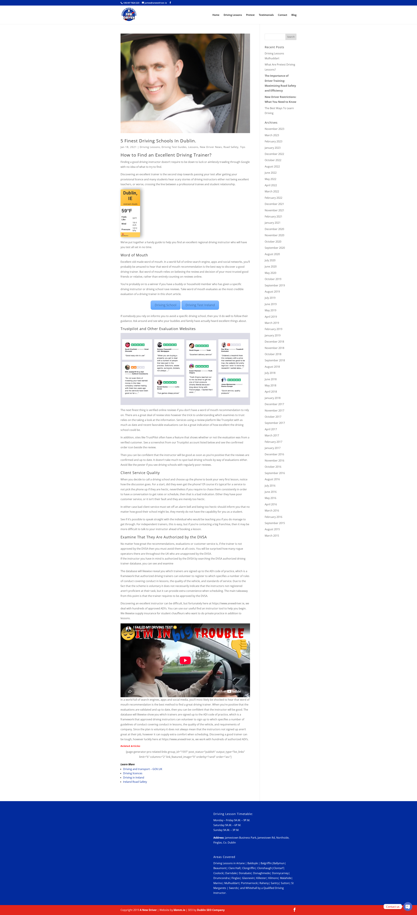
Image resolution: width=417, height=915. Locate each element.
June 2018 (271, 379)
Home (215, 15)
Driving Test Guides (174, 147)
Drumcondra (221, 878)
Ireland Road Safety (135, 782)
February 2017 (273, 442)
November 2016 (274, 460)
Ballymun (279, 863)
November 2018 (274, 348)
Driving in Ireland (133, 777)
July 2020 (270, 260)
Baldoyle (252, 863)
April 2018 (271, 391)
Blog (293, 15)
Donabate (245, 873)
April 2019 (271, 316)
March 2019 (272, 323)
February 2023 (273, 141)
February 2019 (273, 329)
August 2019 (272, 291)
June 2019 (271, 304)
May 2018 (270, 385)
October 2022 (273, 160)
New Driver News (211, 147)
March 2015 (272, 535)
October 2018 (273, 354)
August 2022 (272, 166)
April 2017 (271, 429)
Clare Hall (234, 868)
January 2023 (272, 148)
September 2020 (275, 248)
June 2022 (271, 172)
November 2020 (274, 235)
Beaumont (219, 868)
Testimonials (266, 15)
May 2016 (270, 498)
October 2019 (273, 279)
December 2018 (274, 341)
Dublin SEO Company (211, 910)
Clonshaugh (264, 868)
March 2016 (272, 510)
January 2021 (272, 222)
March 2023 (272, 135)
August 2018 (272, 366)
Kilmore (273, 878)
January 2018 (272, 398)
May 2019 (270, 310)
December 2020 (274, 229)
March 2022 (272, 191)
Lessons (193, 147)
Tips (242, 147)
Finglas (235, 878)
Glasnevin (248, 878)
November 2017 (274, 410)
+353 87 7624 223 (131, 2)
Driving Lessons (233, 15)
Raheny (264, 883)
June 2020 (271, 266)
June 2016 (271, 492)
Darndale (231, 873)
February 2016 (273, 517)
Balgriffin (266, 863)
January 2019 (272, 335)
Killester (261, 878)
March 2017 (272, 435)
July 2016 (270, 485)
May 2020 (270, 273)
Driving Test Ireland (200, 305)
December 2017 (274, 404)
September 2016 (275, 473)
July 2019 (270, 298)
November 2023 (274, 129)
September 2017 (275, 423)
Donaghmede (261, 873)
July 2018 (270, 373)
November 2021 (274, 210)
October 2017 (273, 416)
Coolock (218, 873)
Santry (275, 883)
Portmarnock (249, 883)
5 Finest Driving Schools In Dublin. (158, 141)
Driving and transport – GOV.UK (142, 769)
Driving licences (132, 773)
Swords (233, 888)
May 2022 (270, 179)
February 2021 (273, 216)
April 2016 (271, 504)
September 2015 (275, 523)
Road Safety (230, 147)
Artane (240, 863)
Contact (282, 15)
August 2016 (272, 479)
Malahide (285, 878)
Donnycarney (280, 873)
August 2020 (272, 254)
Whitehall (251, 888)
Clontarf (278, 868)
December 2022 (274, 154)
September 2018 (275, 360)
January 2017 (272, 448)
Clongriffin (248, 868)
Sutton (285, 883)
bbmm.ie (179, 910)
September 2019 (275, 285)
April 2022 (271, 185)
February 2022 (273, 198)
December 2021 (274, 204)
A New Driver (148, 910)
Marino (217, 883)
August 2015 (272, 529)
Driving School (165, 305)
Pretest (250, 15)
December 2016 (274, 454)
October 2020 (273, 241)
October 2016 (273, 466)
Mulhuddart (231, 883)
